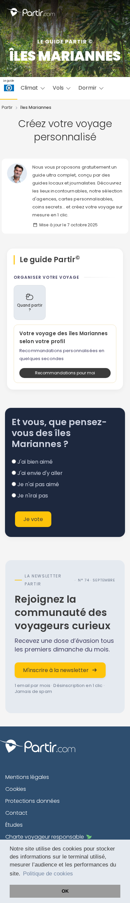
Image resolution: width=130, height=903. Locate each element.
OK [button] (65, 891)
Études (14, 825)
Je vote (33, 519)
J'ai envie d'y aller (39, 473)
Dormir (88, 88)
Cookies (15, 789)
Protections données (32, 801)
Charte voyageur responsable (44, 837)
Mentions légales (27, 777)
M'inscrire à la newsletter (56, 670)
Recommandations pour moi (65, 373)
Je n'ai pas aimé (37, 484)
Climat (30, 88)
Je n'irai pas (32, 495)
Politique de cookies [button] (48, 873)
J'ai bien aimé (34, 462)
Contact (16, 813)
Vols (59, 88)
